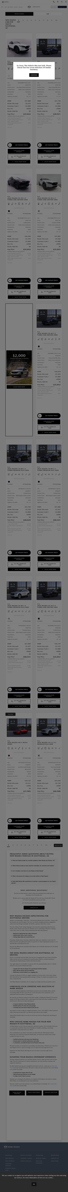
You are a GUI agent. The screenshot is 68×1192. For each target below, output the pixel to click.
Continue (34, 75)
